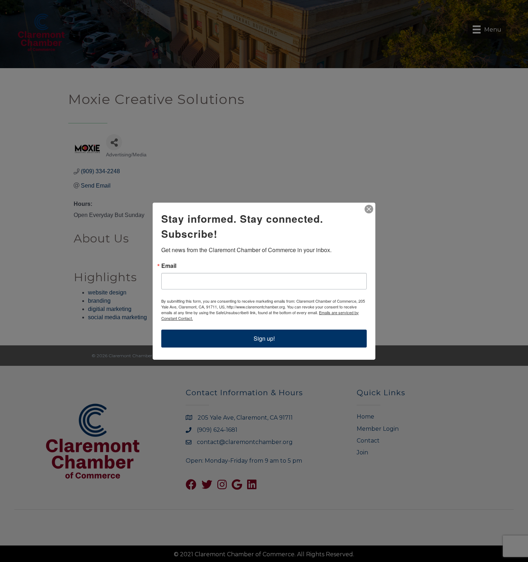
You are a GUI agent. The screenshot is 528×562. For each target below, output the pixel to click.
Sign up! (264, 338)
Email (168, 266)
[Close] (369, 209)
